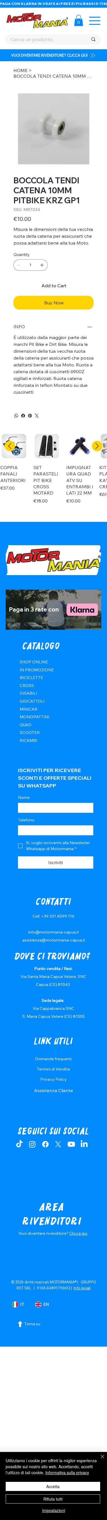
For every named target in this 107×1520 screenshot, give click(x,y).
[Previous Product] (10, 446)
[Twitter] (37, 416)
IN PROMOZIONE (37, 669)
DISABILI (28, 693)
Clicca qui (78, 1233)
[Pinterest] (30, 416)
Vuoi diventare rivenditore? (44, 1233)
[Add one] (42, 265)
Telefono (26, 819)
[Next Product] (97, 446)
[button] (78, 20)
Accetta (53, 1486)
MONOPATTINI (34, 716)
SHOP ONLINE (34, 661)
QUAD (25, 724)
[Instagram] (32, 1144)
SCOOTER (30, 732)
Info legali (82, 1288)
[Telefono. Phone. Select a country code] (27, 830)
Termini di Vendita (53, 1069)
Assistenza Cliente (53, 1090)
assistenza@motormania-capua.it (53, 940)
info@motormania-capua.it (53, 932)
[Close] (99, 1460)
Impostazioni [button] (53, 1510)
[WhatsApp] (16, 416)
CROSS (27, 685)
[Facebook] (23, 416)
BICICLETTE (31, 677)
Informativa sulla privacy (67, 1472)
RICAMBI (28, 740)
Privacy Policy (53, 1079)
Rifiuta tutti (52, 1499)
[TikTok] (19, 1144)
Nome (24, 797)
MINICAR (28, 709)
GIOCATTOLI (32, 701)
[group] (53, 474)
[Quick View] (47, 446)
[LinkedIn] (84, 1144)
